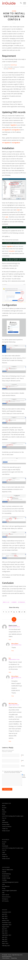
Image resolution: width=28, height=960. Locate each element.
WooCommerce (6, 897)
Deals (3, 814)
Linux (3, 884)
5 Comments (13, 602)
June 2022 (4, 931)
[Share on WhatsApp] (9, 612)
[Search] (20, 3)
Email (22, 761)
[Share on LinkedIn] (14, 612)
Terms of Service (6, 826)
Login (3, 820)
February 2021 (6, 945)
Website (23, 765)
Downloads (5, 846)
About (3, 805)
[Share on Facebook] (3, 612)
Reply (10, 639)
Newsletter (5, 822)
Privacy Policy (5, 824)
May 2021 (4, 939)
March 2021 (5, 943)
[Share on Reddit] (22, 612)
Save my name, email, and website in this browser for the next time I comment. (13, 772)
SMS (3, 892)
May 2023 (4, 918)
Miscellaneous (6, 886)
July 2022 (4, 929)
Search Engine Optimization (9, 890)
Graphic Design (6, 878)
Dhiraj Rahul (22, 602)
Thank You (5, 828)
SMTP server (5, 894)
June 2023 (4, 916)
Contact (4, 812)
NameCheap (14, 65)
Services (4, 854)
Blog (3, 810)
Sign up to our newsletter (23, 776)
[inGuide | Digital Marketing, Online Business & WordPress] (11, 3)
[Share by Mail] (24, 612)
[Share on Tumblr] (16, 612)
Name (22, 755)
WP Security (5, 901)
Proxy (3, 888)
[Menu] (24, 3)
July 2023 (4, 914)
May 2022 (4, 933)
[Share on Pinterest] (11, 612)
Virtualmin (12, 251)
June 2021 (4, 937)
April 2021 (5, 941)
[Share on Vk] (19, 612)
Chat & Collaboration (7, 869)
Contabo (10, 68)
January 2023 (5, 920)
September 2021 (6, 935)
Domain (4, 871)
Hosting (14, 11)
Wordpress (5, 899)
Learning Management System (10, 882)
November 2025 (6, 912)
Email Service (5, 876)
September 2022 (6, 924)
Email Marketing (6, 874)
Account (4, 807)
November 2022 (6, 922)
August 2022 (5, 926)
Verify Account (6, 830)
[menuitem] (20, 3)
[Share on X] (6, 612)
